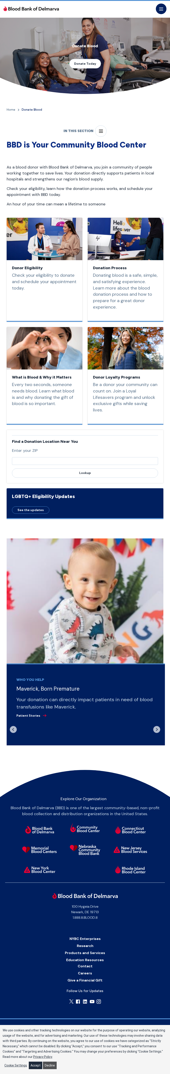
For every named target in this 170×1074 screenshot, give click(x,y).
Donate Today (85, 63)
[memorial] (40, 850)
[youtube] (92, 1001)
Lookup (85, 473)
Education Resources (85, 960)
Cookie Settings (15, 1065)
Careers (85, 973)
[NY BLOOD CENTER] (31, 9)
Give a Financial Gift (85, 980)
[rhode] (130, 869)
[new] (130, 850)
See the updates (30, 510)
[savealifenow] (85, 828)
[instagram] (99, 1001)
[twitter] (71, 1001)
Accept (36, 1065)
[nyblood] (40, 869)
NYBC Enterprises (85, 938)
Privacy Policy (42, 1057)
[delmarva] (40, 830)
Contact (85, 966)
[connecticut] (130, 830)
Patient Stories (28, 715)
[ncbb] (85, 850)
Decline (50, 1065)
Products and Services (85, 953)
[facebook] (78, 1001)
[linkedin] (85, 1001)
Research (85, 945)
